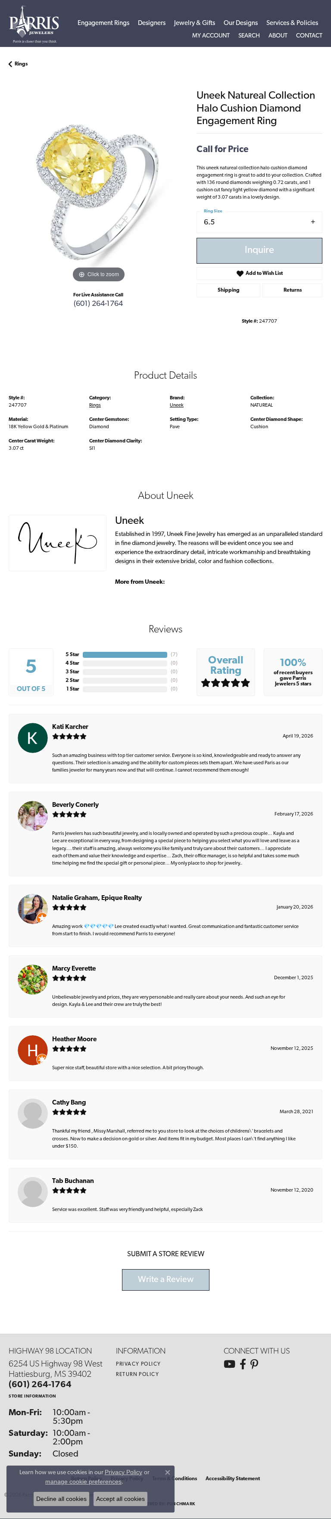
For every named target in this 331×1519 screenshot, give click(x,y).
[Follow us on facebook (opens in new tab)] (243, 1364)
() (174, 654)
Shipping (229, 290)
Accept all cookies (120, 1498)
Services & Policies (292, 23)
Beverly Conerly (75, 805)
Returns (293, 290)
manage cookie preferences (83, 1481)
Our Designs (241, 23)
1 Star (72, 689)
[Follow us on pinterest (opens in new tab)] (254, 1364)
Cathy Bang (69, 1103)
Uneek (177, 405)
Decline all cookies (61, 1498)
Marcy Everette (74, 969)
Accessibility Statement (233, 1479)
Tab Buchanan (73, 1181)
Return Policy (137, 1374)
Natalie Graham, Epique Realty (97, 898)
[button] (211, 36)
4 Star (72, 663)
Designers (152, 23)
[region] (98, 195)
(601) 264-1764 (98, 304)
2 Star (72, 680)
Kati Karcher (70, 727)
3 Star (72, 672)
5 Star (72, 654)
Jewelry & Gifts (194, 23)
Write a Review (166, 1280)
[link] (309, 36)
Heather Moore (74, 1040)
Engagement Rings (103, 23)
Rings (21, 64)
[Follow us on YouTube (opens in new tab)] (229, 1364)
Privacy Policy (138, 1364)
